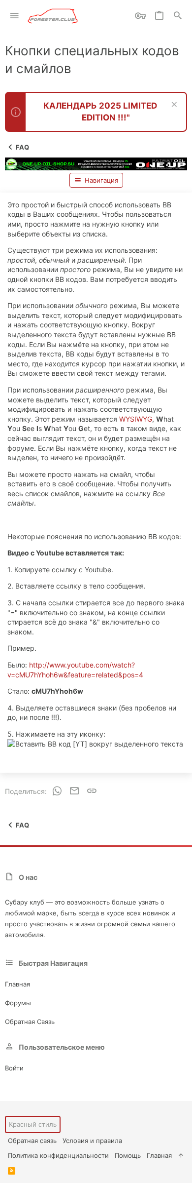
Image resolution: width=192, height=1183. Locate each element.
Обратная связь (30, 1021)
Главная (17, 984)
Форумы (18, 1003)
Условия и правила (92, 1140)
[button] (14, 16)
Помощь (128, 1155)
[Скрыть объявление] (173, 105)
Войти (14, 1068)
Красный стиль (33, 1124)
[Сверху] (181, 1155)
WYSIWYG (135, 419)
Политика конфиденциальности (58, 1155)
